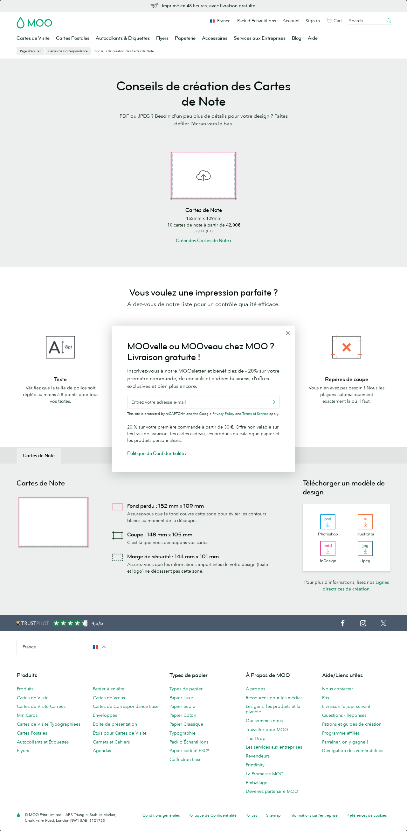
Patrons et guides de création (352, 724)
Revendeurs (258, 756)
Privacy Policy (223, 413)
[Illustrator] (365, 521)
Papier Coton (182, 715)
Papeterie (185, 38)
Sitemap (273, 815)
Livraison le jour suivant (346, 706)
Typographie (182, 733)
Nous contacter (337, 689)
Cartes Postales (72, 38)
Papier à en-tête (108, 689)
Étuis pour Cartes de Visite (120, 733)
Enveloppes (105, 715)
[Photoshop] (327, 521)
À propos (255, 689)
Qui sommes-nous (264, 720)
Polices (251, 815)
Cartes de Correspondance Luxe (126, 706)
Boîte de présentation (115, 724)
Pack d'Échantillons (256, 21)
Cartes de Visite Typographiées (48, 724)
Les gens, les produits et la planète (273, 709)
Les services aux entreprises (274, 747)
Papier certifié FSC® (189, 750)
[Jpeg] (365, 548)
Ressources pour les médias (274, 698)
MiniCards (27, 715)
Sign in (313, 21)
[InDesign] (327, 548)
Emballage (256, 783)
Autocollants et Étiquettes (43, 742)
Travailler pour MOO (267, 729)
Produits (25, 689)
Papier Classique (186, 724)
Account (291, 21)
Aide (313, 38)
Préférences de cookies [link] (367, 815)
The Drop (256, 738)
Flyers (162, 38)
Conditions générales (161, 815)
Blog (296, 38)
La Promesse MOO (265, 774)
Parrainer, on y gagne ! (345, 742)
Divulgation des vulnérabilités (352, 750)
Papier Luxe (181, 698)
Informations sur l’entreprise (314, 815)
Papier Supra (182, 706)
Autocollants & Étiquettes (123, 38)
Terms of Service (255, 413)
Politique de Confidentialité (213, 815)
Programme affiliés (341, 733)
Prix (325, 698)
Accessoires (214, 38)
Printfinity (255, 765)
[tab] (39, 456)
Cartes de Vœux (109, 698)
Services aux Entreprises (260, 38)
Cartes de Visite (33, 38)
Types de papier (186, 689)
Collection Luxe (185, 759)
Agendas (102, 750)
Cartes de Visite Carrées (41, 706)
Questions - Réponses (344, 715)
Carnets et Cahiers (111, 742)
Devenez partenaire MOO (272, 791)
